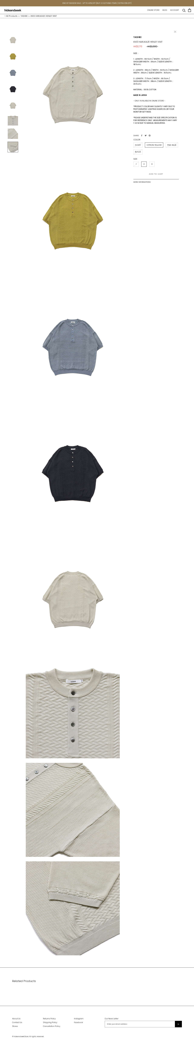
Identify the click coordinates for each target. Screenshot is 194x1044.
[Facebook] (142, 135)
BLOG (164, 10)
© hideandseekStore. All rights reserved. (28, 1036)
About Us (16, 1018)
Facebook (78, 1022)
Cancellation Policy (51, 1026)
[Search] (184, 10)
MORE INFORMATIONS (142, 182)
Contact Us (17, 1022)
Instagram (79, 1018)
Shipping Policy (50, 1022)
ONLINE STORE (153, 10)
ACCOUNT (174, 10)
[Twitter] (146, 135)
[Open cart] (189, 10)
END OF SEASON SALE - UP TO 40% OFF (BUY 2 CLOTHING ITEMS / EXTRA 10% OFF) (97, 3)
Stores (15, 1026)
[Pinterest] (150, 135)
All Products (11, 16)
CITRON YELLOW (154, 145)
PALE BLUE (171, 145)
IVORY (138, 145)
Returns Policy (49, 1018)
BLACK (138, 151)
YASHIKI (24, 16)
